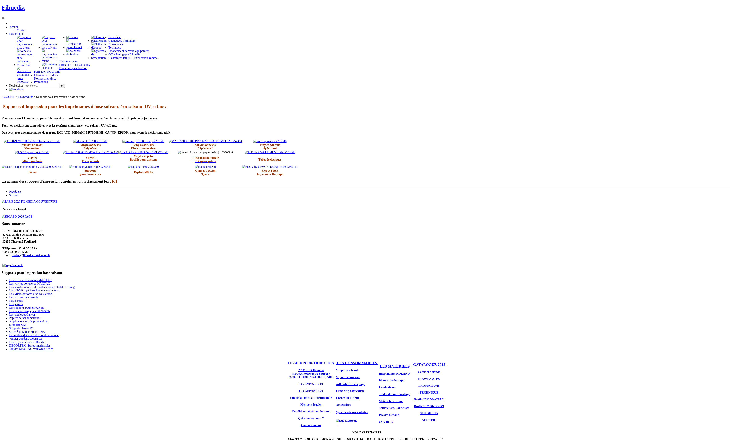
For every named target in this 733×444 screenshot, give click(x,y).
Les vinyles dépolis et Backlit (26, 342)
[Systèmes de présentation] (99, 57)
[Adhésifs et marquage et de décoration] (75, 54)
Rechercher (16, 85)
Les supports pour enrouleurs (26, 307)
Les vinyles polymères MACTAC (29, 283)
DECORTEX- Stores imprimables (29, 345)
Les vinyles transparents (23, 297)
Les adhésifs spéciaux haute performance (33, 290)
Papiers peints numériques (24, 318)
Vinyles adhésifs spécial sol (25, 338)
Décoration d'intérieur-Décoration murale (34, 335)
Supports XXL (18, 324)
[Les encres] (72, 37)
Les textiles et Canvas (22, 314)
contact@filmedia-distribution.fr (31, 255)
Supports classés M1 (21, 328)
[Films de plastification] (99, 40)
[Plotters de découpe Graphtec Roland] (99, 47)
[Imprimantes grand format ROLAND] (50, 61)
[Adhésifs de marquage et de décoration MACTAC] (25, 64)
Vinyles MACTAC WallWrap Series (31, 349)
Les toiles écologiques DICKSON (29, 311)
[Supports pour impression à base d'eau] (25, 47)
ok (62, 85)
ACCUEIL (8, 96)
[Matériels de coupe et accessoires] (25, 81)
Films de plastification (350, 391)
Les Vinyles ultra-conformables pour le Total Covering (42, 287)
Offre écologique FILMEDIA (27, 331)
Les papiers (16, 304)
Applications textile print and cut (28, 321)
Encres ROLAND (347, 397)
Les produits (25, 96)
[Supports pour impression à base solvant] (50, 47)
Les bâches (16, 300)
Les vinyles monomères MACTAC (30, 280)
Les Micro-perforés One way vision (30, 293)
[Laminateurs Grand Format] (75, 47)
